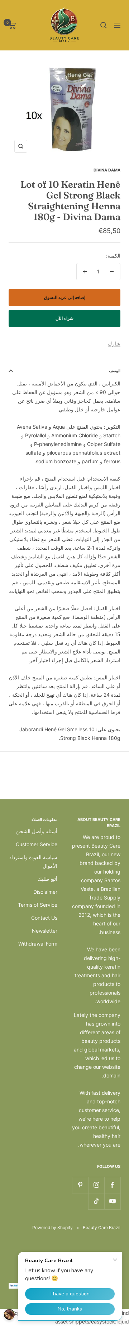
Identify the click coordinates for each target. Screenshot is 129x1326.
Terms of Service (37, 905)
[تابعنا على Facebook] (112, 1185)
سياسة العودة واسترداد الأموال (33, 861)
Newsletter (44, 931)
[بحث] (103, 25)
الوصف (114, 370)
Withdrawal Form (37, 944)
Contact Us (44, 918)
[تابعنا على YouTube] (112, 1201)
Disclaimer (45, 892)
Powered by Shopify (52, 1227)
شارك (114, 343)
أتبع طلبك (47, 879)
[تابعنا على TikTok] (96, 1201)
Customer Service (36, 844)
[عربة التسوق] (12, 25)
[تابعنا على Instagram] (96, 1185)
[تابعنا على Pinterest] (80, 1185)
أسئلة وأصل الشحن (36, 831)
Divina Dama (107, 170)
